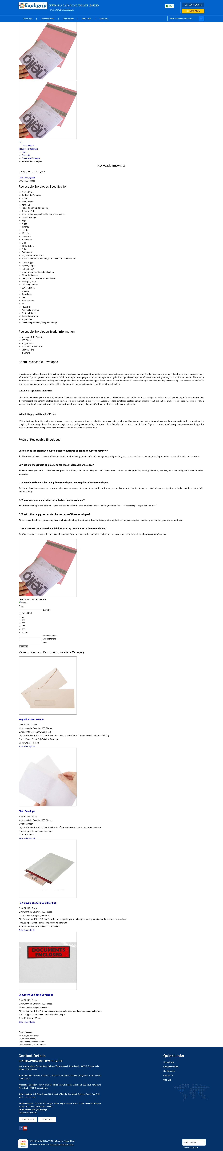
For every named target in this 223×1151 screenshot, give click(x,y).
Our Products (68, 19)
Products (26, 155)
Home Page (27, 19)
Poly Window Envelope (31, 719)
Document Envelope (31, 158)
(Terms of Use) (69, 1141)
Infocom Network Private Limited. (62, 1144)
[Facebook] (21, 1129)
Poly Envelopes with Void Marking (37, 903)
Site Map (167, 1080)
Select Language (190, 1147)
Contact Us (103, 19)
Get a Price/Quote (27, 177)
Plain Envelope (27, 811)
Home (24, 152)
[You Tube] (25, 1129)
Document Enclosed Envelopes (36, 994)
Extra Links (86, 19)
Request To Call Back (28, 149)
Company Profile (47, 19)
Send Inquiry (195, 11)
